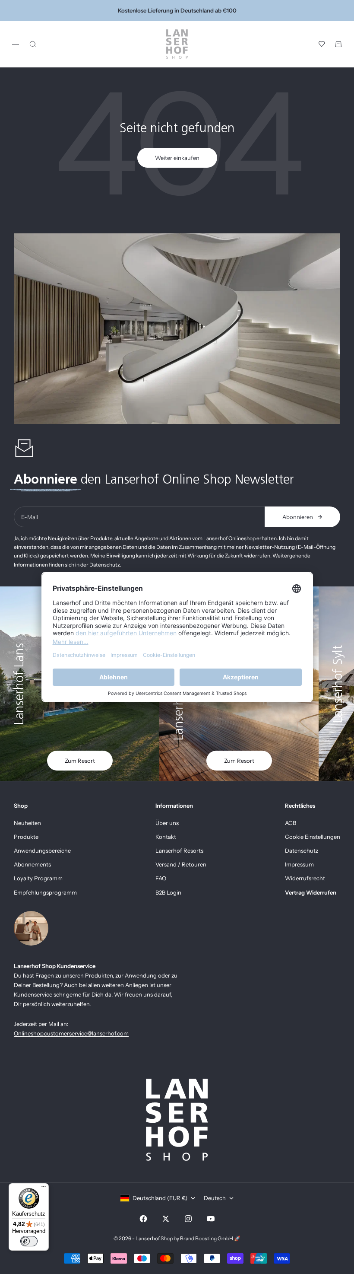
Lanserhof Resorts (179, 850)
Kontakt (165, 836)
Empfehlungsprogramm (45, 892)
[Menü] (43, 1188)
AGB (290, 822)
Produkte (26, 836)
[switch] (29, 1241)
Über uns (167, 822)
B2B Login (168, 892)
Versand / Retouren (180, 864)
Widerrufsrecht (305, 878)
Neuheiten (27, 822)
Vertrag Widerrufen (310, 892)
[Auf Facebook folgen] (143, 1218)
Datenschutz (301, 850)
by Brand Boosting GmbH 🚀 (207, 1238)
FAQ (160, 878)
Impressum (299, 864)
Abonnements (32, 864)
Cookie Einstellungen (312, 836)
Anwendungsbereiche (42, 850)
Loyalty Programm (38, 878)
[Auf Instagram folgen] (188, 1218)
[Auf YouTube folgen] (210, 1218)
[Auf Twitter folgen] (165, 1218)
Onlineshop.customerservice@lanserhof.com (71, 1033)
